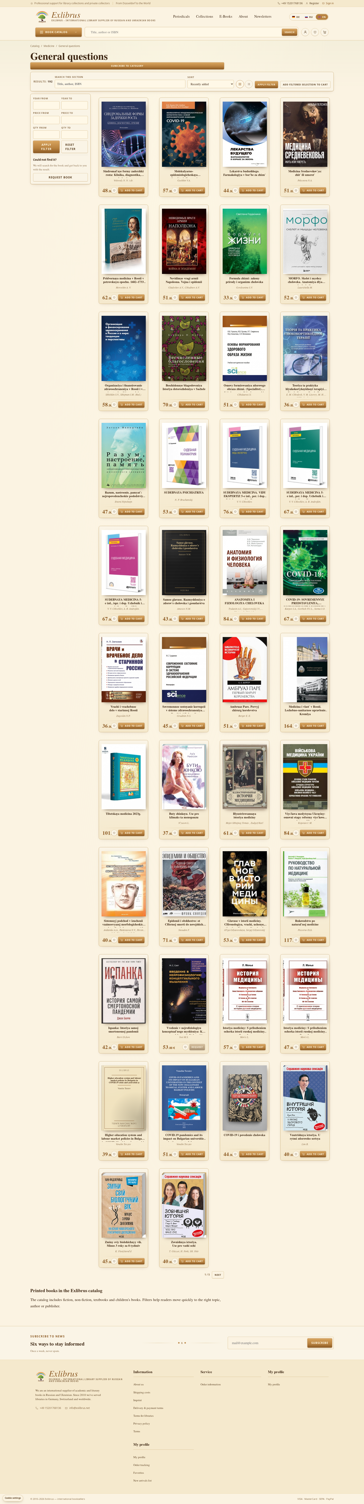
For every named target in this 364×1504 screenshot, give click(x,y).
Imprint (137, 1400)
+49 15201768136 (292, 3)
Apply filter (266, 84)
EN (324, 17)
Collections (204, 16)
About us (138, 1384)
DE (298, 17)
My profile (274, 1384)
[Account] (305, 32)
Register (314, 3)
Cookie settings (13, 1497)
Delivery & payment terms (148, 1408)
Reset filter (70, 147)
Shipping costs (141, 1392)
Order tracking (141, 1465)
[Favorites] (315, 32)
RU (311, 17)
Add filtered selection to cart (305, 84)
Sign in (330, 3)
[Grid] (240, 84)
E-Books (225, 16)
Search (289, 32)
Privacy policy (141, 1423)
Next (218, 1274)
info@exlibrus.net (79, 1408)
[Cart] (325, 32)
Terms (136, 1431)
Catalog (34, 46)
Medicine (49, 46)
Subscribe (319, 1343)
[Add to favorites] (114, 190)
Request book (60, 177)
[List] (249, 84)
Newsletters (263, 16)
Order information (211, 1384)
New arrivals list (142, 1480)
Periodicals (181, 16)
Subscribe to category (127, 65)
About (243, 16)
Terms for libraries (143, 1416)
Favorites (138, 1473)
